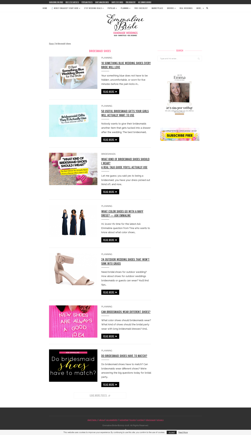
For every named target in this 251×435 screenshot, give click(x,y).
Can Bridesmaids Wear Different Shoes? (125, 312)
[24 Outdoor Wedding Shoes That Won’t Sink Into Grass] (73, 269)
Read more (108, 91)
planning (106, 58)
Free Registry (131, 2)
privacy (160, 420)
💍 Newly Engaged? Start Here (64, 8)
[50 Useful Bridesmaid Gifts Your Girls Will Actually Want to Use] (73, 121)
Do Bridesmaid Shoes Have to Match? (124, 356)
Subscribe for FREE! (56, 2)
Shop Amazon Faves (102, 2)
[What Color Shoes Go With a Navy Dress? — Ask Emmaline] (73, 221)
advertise (124, 420)
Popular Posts (87, 2)
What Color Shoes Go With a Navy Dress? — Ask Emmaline (122, 213)
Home (45, 8)
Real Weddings (186, 8)
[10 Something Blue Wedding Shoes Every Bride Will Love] (73, 73)
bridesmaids (108, 154)
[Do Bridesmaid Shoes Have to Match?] (73, 365)
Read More (183, 432)
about (102, 420)
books (133, 420)
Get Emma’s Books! (144, 2)
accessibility (112, 420)
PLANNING (125, 8)
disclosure (150, 420)
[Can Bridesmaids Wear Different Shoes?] (73, 321)
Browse (170, 8)
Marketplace (157, 8)
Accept (172, 432)
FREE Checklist (141, 8)
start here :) (92, 420)
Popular (111, 8)
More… (199, 8)
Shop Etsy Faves (117, 2)
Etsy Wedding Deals (93, 8)
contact (140, 420)
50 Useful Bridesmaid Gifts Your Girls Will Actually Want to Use (125, 113)
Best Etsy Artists (72, 2)
